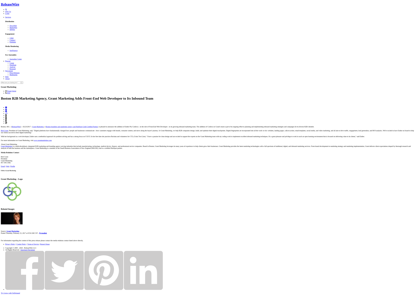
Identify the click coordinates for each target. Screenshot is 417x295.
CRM (11, 38)
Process (7, 61)
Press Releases (15, 73)
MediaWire (13, 28)
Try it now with (10, 293)
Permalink (43, 233)
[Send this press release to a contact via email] (6, 107)
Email (3, 166)
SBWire (12, 30)
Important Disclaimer (28, 250)
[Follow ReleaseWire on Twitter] (64, 289)
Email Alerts (11, 91)
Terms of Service (33, 244)
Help (7, 77)
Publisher (13, 42)
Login (7, 13)
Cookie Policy (21, 244)
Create (12, 63)
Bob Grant (4, 131)
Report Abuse (45, 244)
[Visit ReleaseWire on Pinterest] (103, 289)
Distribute (13, 65)
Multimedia (13, 75)
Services (8, 17)
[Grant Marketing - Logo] (12, 201)
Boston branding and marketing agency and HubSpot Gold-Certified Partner (72, 127)
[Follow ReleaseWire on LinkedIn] (143, 289)
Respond (13, 69)
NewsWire (13, 26)
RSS (8, 93)
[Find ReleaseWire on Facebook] (24, 289)
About (7, 79)
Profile (12, 166)
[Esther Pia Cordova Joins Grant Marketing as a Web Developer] (12, 224)
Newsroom (9, 71)
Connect (12, 40)
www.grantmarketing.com (43, 140)
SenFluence (14, 50)
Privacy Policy (10, 244)
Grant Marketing (38, 127)
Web (7, 166)
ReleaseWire (10, 4)
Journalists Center (16, 59)
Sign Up (8, 11)
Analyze (12, 67)
